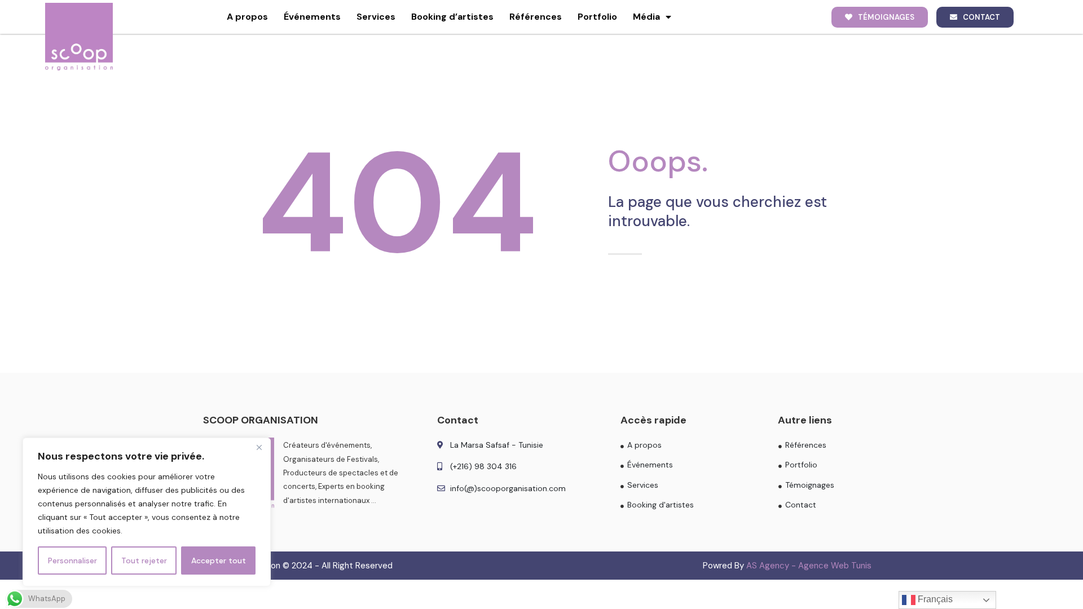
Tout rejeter (144, 560)
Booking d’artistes (452, 17)
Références (535, 17)
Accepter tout (218, 560)
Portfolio (597, 17)
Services (375, 17)
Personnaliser (72, 560)
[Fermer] (259, 447)
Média (646, 17)
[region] (147, 512)
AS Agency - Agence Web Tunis (808, 565)
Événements (312, 17)
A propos (247, 17)
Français (934, 599)
